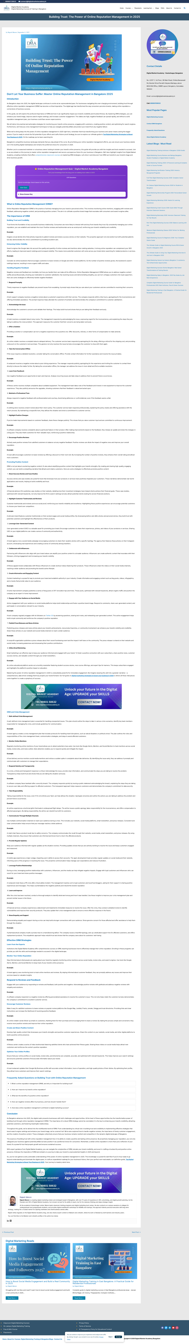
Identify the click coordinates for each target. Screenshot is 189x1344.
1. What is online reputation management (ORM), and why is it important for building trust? (41, 1084)
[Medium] (11, 1221)
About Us (10, 1339)
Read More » (12, 1298)
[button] (131, 8)
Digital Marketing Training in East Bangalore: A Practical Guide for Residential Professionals (103, 1282)
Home (4, 1339)
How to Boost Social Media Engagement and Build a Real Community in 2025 (38, 1282)
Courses (17, 1339)
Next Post (136, 1232)
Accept (118, 1337)
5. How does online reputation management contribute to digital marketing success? (39, 1108)
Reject (111, 1337)
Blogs (51, 1339)
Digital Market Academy (20, 7)
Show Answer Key (26, 194)
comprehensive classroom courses (48, 155)
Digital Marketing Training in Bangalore (35, 1339)
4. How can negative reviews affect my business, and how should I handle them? (38, 1102)
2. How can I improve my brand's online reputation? (28, 1090)
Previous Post (8, 1232)
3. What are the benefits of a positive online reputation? (29, 1096)
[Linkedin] (8, 1221)
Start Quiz (23, 188)
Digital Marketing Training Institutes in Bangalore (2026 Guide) (166, 150)
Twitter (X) (49, 615)
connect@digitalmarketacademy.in (33, 1)
